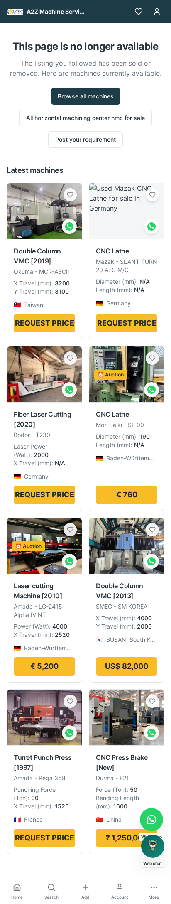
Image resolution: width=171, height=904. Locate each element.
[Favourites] (138, 11)
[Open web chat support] (152, 846)
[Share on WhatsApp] (69, 226)
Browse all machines (86, 96)
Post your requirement (85, 139)
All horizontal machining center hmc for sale (85, 117)
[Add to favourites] (70, 194)
